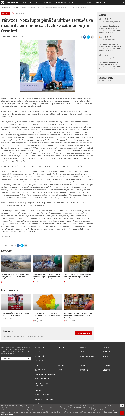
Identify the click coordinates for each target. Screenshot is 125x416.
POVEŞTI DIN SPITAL (42, 379)
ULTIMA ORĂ (39, 356)
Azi (99, 81)
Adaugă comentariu (83, 333)
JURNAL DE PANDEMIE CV (44, 399)
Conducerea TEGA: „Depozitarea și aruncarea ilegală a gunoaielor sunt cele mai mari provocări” (46, 276)
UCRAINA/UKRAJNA (42, 395)
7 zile (103, 81)
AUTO (60, 370)
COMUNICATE (39, 361)
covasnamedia (11, 2)
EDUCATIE (24, 7)
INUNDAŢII (38, 390)
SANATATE (80, 2)
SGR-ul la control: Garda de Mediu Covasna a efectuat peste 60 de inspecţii (77, 276)
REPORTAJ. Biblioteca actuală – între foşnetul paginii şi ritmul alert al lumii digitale (79, 315)
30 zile (109, 81)
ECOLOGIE (5, 13)
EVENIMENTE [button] (60, 2)
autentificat (15, 336)
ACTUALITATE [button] (25, 2)
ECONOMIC (84, 347)
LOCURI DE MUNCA (87, 356)
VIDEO (60, 404)
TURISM (83, 352)
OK (122, 405)
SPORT (71, 2)
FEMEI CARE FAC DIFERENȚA (45, 374)
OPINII (37, 404)
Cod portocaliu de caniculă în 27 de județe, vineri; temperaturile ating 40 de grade (46, 315)
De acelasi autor (9, 290)
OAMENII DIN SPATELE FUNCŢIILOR (43, 384)
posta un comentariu (37, 336)
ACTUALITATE (39, 347)
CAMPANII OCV (40, 370)
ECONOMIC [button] (47, 2)
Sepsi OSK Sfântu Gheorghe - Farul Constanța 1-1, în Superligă (15, 314)
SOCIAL (89, 2)
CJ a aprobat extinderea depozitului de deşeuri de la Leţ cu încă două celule (15, 276)
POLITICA (37, 2)
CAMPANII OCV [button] (100, 2)
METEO (37, 352)
